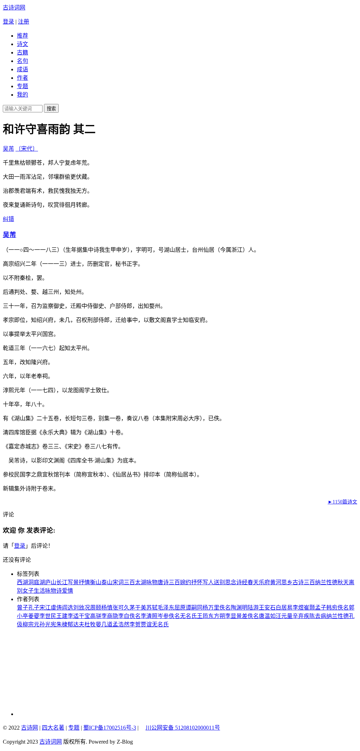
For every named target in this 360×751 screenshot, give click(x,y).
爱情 (67, 591)
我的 (22, 95)
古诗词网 (14, 8)
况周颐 (92, 608)
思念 (230, 582)
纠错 (8, 219)
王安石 (267, 608)
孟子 (320, 608)
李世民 (47, 616)
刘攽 (78, 608)
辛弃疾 (300, 616)
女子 (28, 591)
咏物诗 (53, 591)
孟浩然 (120, 624)
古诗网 (29, 728)
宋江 (45, 608)
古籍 (22, 52)
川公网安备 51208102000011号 (183, 728)
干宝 (84, 616)
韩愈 (332, 608)
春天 (253, 582)
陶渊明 (239, 608)
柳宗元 (30, 624)
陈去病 (317, 616)
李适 (73, 616)
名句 (22, 61)
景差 (242, 616)
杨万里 (210, 608)
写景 (73, 582)
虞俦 (56, 608)
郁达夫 (76, 624)
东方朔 (216, 616)
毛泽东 (166, 608)
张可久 (120, 608)
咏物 (152, 582)
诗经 (242, 582)
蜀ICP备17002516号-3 (109, 728)
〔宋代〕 (26, 149)
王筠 (202, 616)
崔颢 (309, 608)
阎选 (67, 608)
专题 (22, 86)
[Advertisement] (64, 672)
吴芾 (8, 149)
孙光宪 (47, 624)
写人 (208, 582)
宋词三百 (123, 582)
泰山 (106, 582)
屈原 (180, 608)
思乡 (286, 582)
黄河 (275, 582)
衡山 (95, 582)
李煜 (298, 608)
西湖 (22, 582)
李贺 (135, 624)
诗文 (22, 44)
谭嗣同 (194, 608)
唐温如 (267, 616)
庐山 (50, 582)
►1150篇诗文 (342, 502)
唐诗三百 (169, 582)
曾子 (22, 608)
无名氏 (188, 616)
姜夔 (33, 616)
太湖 (140, 582)
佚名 (225, 608)
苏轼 (152, 608)
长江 (62, 582)
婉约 (185, 582)
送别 (219, 582)
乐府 (264, 582)
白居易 (284, 608)
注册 (23, 22)
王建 (62, 616)
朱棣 (62, 624)
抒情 (84, 582)
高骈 (95, 616)
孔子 (33, 608)
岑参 (163, 616)
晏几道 (104, 624)
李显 (230, 616)
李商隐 (109, 616)
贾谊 (146, 624)
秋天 (343, 582)
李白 (123, 616)
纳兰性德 (326, 582)
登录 (8, 22)
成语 (22, 69)
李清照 (149, 616)
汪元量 (284, 616)
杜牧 (90, 624)
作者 (22, 78)
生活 (39, 591)
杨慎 (106, 608)
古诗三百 (303, 582)
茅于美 (137, 608)
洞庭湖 (36, 582)
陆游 (253, 608)
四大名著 (53, 728)
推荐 (22, 36)
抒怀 (196, 582)
